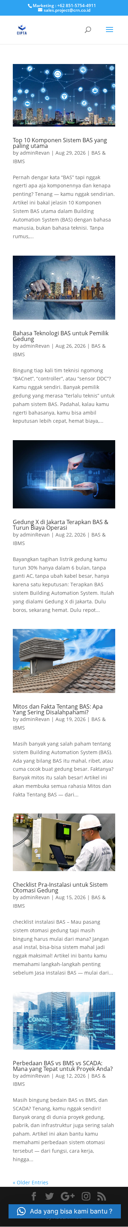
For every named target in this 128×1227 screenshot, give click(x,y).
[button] (65, 1211)
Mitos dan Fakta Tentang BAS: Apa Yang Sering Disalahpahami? (58, 709)
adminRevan (35, 152)
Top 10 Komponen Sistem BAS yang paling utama (60, 143)
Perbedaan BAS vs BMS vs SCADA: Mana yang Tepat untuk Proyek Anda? (63, 1066)
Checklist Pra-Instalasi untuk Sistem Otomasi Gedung (60, 887)
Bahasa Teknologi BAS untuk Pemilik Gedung (60, 336)
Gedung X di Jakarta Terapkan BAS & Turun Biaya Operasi (60, 525)
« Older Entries (30, 1182)
